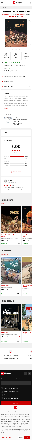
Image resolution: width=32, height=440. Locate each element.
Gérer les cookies (6, 437)
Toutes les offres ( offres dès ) (14, 76)
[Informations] (26, 65)
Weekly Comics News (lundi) (11, 391)
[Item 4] (16, 49)
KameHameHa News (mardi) (11, 398)
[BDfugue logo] (17, 2)
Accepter (27, 437)
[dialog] (16, 422)
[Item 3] (15, 49)
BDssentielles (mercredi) (11, 395)
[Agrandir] (29, 45)
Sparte (2, 204)
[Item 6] (19, 49)
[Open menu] (2, 3)
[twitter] (29, 373)
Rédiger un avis (17, 172)
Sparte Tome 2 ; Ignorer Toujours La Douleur (10, 235)
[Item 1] (12, 49)
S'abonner (16, 403)
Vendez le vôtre (8, 86)
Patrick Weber (6, 14)
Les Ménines (4, 332)
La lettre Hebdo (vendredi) (11, 388)
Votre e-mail (5, 383)
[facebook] (25, 373)
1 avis (21, 16)
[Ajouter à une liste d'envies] (29, 20)
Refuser (21, 437)
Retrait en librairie (8, 81)
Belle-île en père (5, 285)
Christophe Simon (20, 14)
